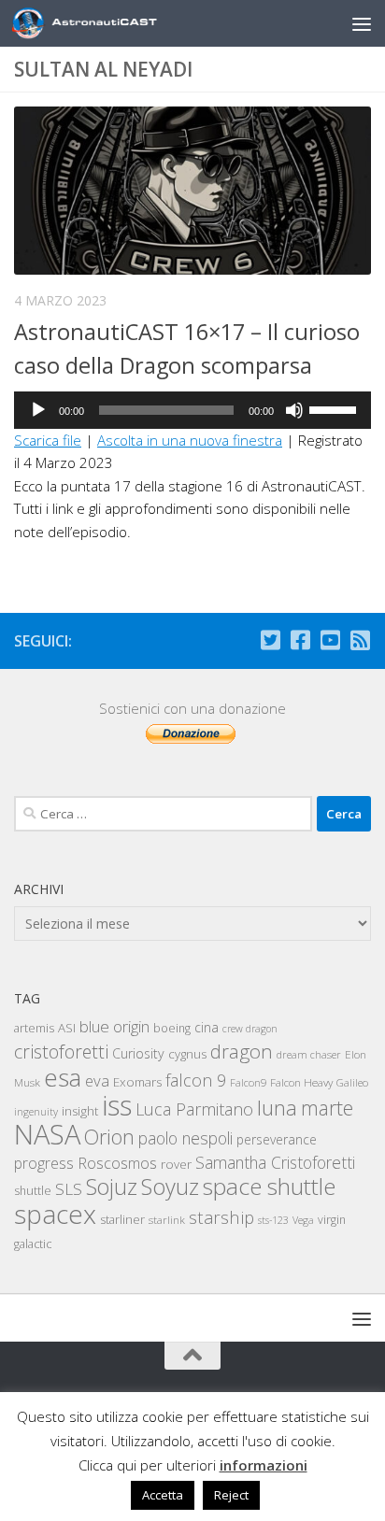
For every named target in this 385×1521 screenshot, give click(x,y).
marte (327, 1107)
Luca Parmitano (194, 1109)
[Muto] (294, 410)
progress (44, 1163)
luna (277, 1107)
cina (206, 1027)
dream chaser (309, 1054)
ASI (67, 1027)
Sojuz (111, 1186)
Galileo (352, 1082)
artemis (34, 1027)
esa (62, 1077)
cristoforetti (61, 1051)
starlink (167, 1219)
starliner (122, 1219)
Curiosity (138, 1053)
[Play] (38, 410)
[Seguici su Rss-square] (360, 640)
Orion (109, 1136)
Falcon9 (248, 1082)
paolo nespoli (185, 1138)
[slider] (335, 408)
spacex (55, 1213)
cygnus (187, 1053)
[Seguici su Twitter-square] (270, 640)
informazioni (263, 1465)
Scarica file (47, 440)
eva (97, 1080)
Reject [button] (231, 1494)
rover (176, 1164)
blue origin (114, 1026)
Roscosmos (117, 1162)
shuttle (32, 1191)
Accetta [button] (162, 1494)
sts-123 (273, 1220)
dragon (241, 1051)
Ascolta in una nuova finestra (189, 440)
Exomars (137, 1081)
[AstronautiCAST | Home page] (118, 23)
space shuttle (269, 1186)
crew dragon (250, 1028)
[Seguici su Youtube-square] (330, 640)
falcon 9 (195, 1080)
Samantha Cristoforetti (275, 1162)
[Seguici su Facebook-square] (300, 640)
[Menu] (361, 23)
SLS (68, 1189)
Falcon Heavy (301, 1081)
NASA (47, 1134)
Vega (303, 1220)
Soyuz (170, 1186)
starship (221, 1217)
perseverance (276, 1139)
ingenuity (36, 1111)
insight (80, 1110)
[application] (192, 410)
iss (117, 1105)
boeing (172, 1028)
